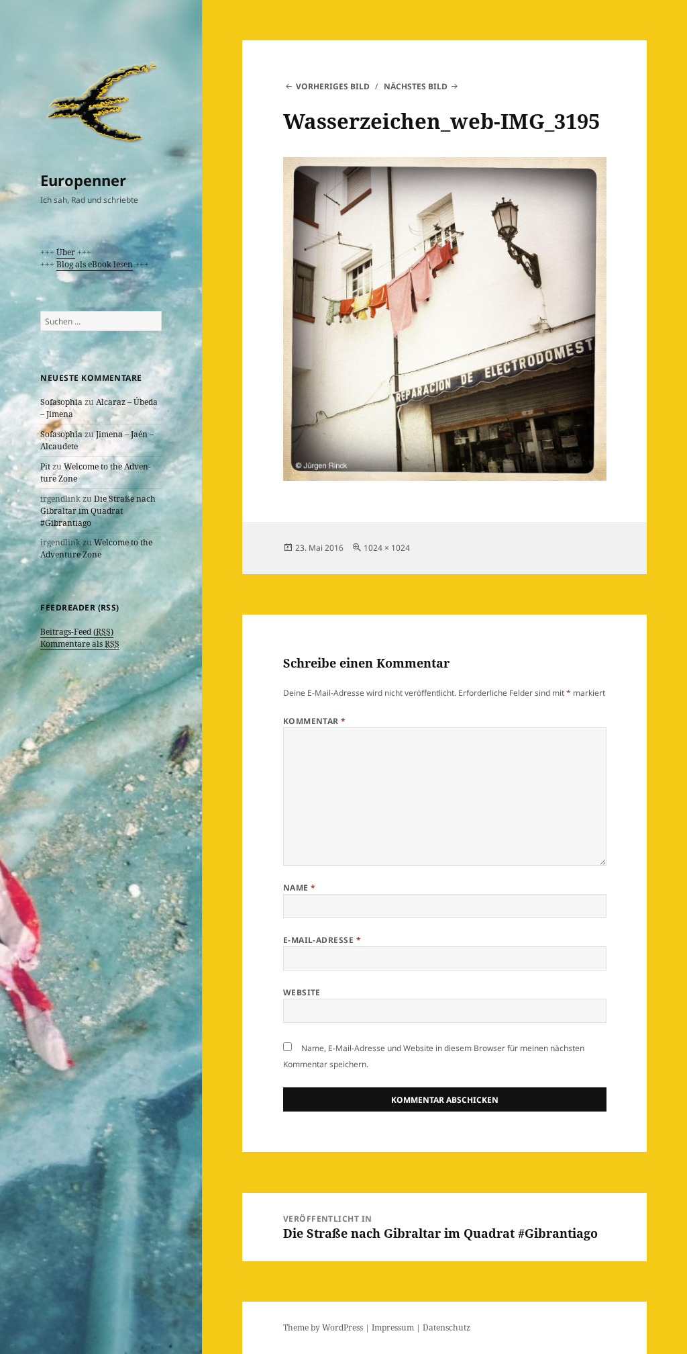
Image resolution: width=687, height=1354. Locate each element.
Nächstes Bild (415, 86)
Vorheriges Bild (333, 86)
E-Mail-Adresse (322, 940)
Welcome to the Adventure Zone (96, 548)
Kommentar (314, 721)
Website (302, 992)
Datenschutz (446, 1327)
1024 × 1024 (387, 547)
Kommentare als (79, 643)
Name (299, 887)
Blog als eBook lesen (94, 264)
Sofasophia (61, 402)
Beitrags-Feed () (76, 631)
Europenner (83, 180)
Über (65, 252)
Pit (45, 466)
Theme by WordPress (323, 1327)
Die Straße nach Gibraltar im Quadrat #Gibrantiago (98, 511)
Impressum (393, 1327)
